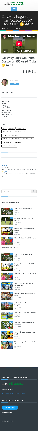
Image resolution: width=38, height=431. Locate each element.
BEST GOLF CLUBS (27, 139)
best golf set (7, 131)
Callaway (18, 142)
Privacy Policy (20, 393)
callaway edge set (20, 131)
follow (14, 84)
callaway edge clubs (9, 146)
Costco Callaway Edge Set (11, 135)
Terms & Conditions (7, 393)
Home (3, 29)
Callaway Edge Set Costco (11, 139)
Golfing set (21, 128)
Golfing (11, 128)
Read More (4, 165)
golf (4, 128)
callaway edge (7, 142)
